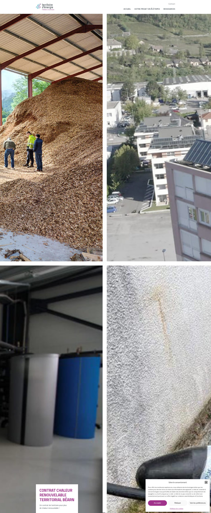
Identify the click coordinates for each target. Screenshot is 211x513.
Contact (172, 3)
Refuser (177, 503)
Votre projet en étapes (147, 9)
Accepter (157, 503)
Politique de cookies (176, 508)
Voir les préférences (198, 503)
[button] (206, 482)
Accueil (127, 8)
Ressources (169, 8)
